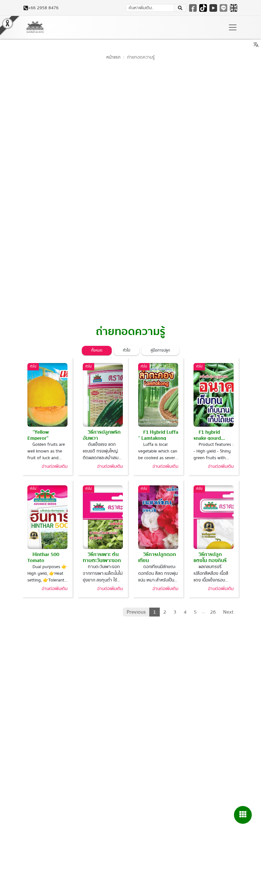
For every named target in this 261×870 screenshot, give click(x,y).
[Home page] (35, 27)
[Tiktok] (203, 8)
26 (213, 612)
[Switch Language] (233, 8)
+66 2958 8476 (43, 8)
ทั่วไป (126, 350)
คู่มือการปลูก (160, 350)
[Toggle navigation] (232, 27)
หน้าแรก (113, 57)
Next (228, 612)
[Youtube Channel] (213, 8)
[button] (180, 8)
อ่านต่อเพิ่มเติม (54, 466)
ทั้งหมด (96, 350)
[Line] (223, 8)
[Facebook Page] (193, 8)
